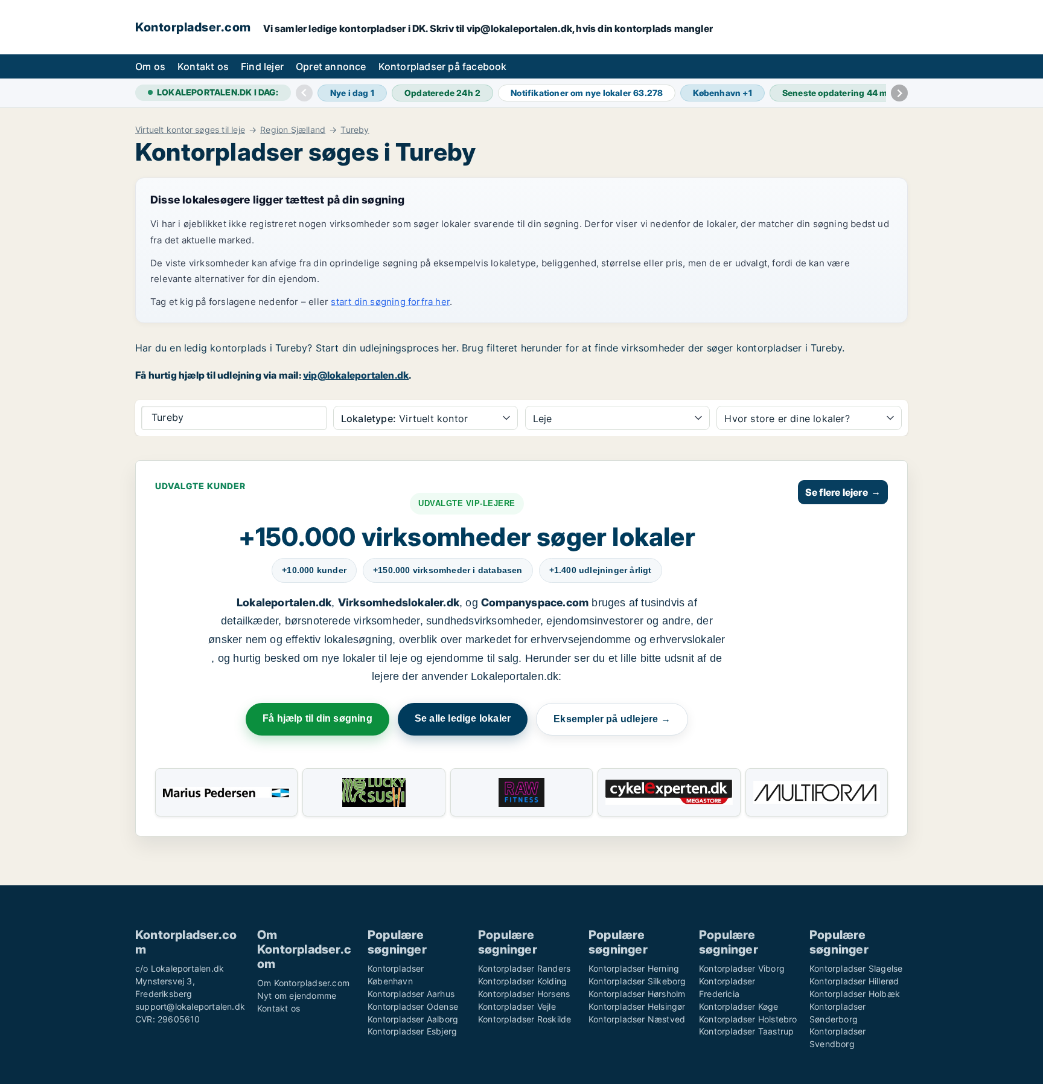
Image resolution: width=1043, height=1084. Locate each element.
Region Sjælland (292, 130)
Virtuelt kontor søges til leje (190, 130)
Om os (150, 66)
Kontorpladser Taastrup (746, 1031)
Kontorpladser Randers (524, 968)
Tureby (354, 130)
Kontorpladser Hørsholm (636, 994)
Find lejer (262, 66)
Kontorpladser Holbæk (854, 994)
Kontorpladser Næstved (636, 1019)
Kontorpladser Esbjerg (412, 1031)
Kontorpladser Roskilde (524, 1019)
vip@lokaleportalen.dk (356, 375)
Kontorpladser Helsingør (637, 1006)
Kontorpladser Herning (633, 968)
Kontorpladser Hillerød (854, 981)
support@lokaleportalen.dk (190, 1006)
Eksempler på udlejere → (612, 719)
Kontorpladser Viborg (742, 968)
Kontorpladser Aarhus (411, 994)
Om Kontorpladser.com (303, 983)
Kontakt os (203, 66)
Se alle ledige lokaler (463, 718)
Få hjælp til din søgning (317, 718)
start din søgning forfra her (390, 301)
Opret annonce (331, 66)
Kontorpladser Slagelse (855, 968)
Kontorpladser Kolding (522, 981)
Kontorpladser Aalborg (413, 1019)
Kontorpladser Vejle (517, 1006)
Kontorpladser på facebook (442, 66)
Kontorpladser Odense (413, 1006)
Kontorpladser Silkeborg (637, 981)
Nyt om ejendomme (296, 995)
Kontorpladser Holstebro (748, 1019)
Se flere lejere (843, 492)
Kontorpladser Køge (739, 1006)
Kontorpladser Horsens (524, 994)
